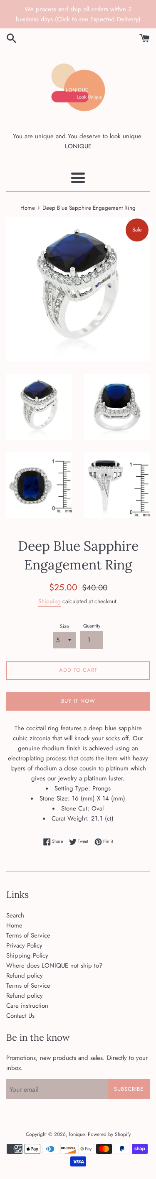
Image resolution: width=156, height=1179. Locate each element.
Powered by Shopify (109, 1134)
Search (15, 915)
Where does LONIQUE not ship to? (54, 965)
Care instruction (27, 1005)
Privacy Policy (24, 945)
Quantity (91, 626)
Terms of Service (28, 935)
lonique (76, 1134)
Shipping (49, 601)
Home (14, 925)
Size (64, 626)
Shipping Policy (27, 955)
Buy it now (78, 701)
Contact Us (20, 1015)
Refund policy (24, 975)
